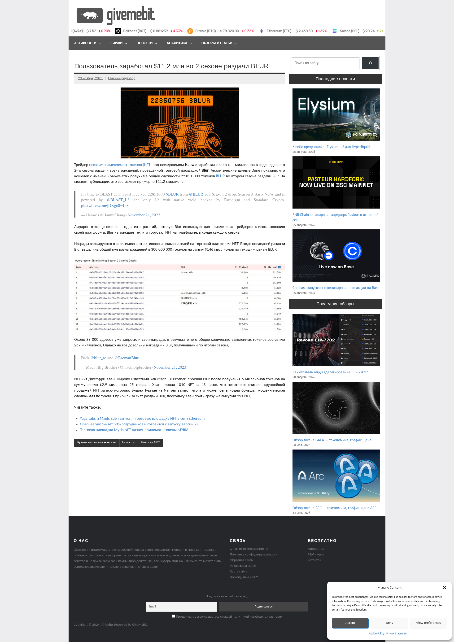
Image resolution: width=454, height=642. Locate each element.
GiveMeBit (139, 625)
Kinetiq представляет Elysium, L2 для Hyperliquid (331, 147)
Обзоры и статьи (216, 43)
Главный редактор (121, 78)
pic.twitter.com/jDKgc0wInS (105, 205)
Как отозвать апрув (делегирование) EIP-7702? (330, 372)
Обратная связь (241, 560)
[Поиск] (370, 63)
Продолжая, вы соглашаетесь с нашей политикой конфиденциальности (228, 617)
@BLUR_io (199, 194)
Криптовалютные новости (96, 442)
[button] (444, 587)
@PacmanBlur (126, 357)
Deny (389, 623)
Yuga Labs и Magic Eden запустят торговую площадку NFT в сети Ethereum (142, 419)
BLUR (220, 176)
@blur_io (98, 357)
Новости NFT (150, 442)
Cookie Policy (376, 633)
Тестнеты (314, 560)
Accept (350, 623)
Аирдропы (316, 549)
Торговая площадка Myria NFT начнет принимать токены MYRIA (134, 430)
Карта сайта (238, 571)
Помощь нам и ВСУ (244, 577)
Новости (145, 43)
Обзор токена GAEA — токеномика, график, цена (331, 440)
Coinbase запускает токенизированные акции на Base (335, 288)
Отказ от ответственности (249, 549)
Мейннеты (316, 554)
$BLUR (172, 194)
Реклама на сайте (243, 566)
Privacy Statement (396, 633)
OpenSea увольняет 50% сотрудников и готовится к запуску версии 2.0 (140, 424)
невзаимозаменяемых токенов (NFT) (120, 165)
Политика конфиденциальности (253, 554)
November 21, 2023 (144, 215)
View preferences (428, 623)
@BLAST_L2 (118, 199)
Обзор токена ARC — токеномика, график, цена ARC (334, 508)
